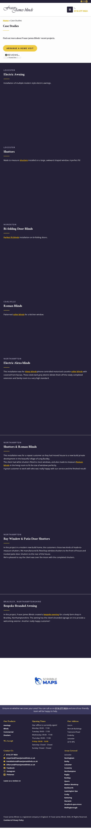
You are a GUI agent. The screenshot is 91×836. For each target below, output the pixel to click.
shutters (24, 160)
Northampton (70, 771)
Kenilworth (68, 788)
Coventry (68, 768)
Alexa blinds (31, 371)
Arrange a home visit (20, 48)
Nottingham (69, 758)
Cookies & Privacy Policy (14, 820)
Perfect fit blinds (11, 237)
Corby (66, 794)
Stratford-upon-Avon (73, 804)
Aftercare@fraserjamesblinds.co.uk (20, 764)
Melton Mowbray (71, 784)
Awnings (7, 725)
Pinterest (10, 774)
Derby (66, 761)
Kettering (68, 798)
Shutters (7, 735)
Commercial (8, 732)
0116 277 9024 (81, 11)
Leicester (68, 764)
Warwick (67, 801)
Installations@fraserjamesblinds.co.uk (22, 761)
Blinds (6, 728)
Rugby (66, 774)
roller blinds (18, 314)
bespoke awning (51, 614)
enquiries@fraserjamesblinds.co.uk (20, 758)
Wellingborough (70, 807)
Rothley (67, 778)
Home (6, 20)
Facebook (11, 768)
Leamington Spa (71, 791)
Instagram (11, 771)
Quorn (67, 781)
